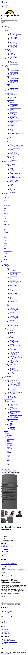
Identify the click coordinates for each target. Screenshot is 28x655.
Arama (5, 643)
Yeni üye (6, 5)
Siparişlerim (6, 632)
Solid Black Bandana (9, 564)
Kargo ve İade (7, 612)
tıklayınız (17, 593)
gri (4, 556)
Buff (2, 533)
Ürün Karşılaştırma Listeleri (10, 642)
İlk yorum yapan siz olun (6, 546)
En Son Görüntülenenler (9, 640)
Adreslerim (6, 631)
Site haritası (6, 623)
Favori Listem (7, 633)
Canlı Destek (7, 576)
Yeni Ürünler (7, 639)
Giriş (5, 6)
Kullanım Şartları (8, 614)
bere (5, 554)
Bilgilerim (6, 629)
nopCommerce (10, 653)
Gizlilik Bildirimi (8, 611)
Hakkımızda (6, 610)
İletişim (5, 619)
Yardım (5, 622)
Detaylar (6, 549)
